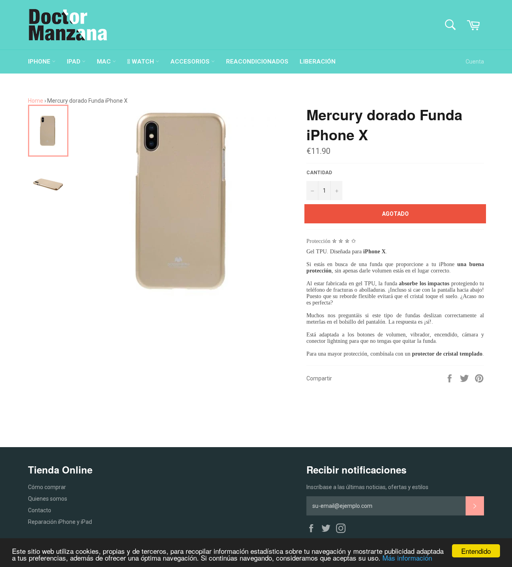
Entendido (476, 551)
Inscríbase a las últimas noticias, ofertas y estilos (367, 487)
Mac (104, 61)
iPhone (40, 61)
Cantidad (319, 172)
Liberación (318, 61)
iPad (74, 61)
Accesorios (190, 61)
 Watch (141, 61)
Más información (407, 558)
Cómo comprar (47, 487)
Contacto (39, 510)
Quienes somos (47, 498)
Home (35, 100)
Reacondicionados (257, 61)
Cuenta (475, 61)
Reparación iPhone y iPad (60, 522)
